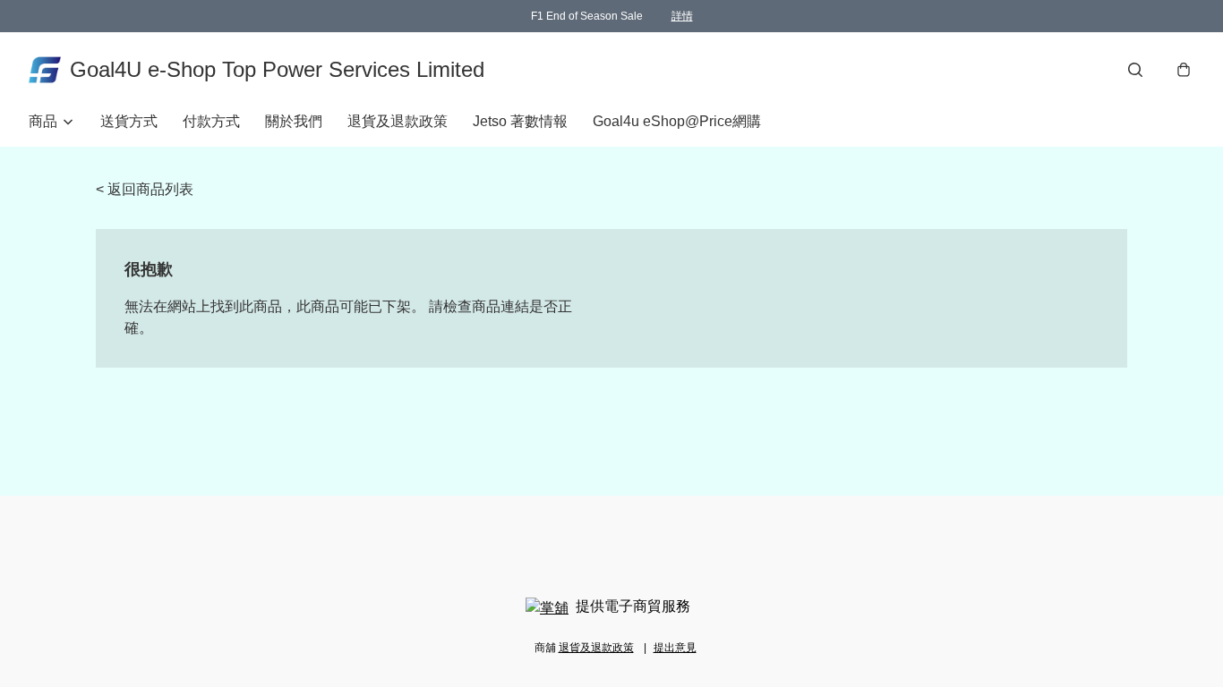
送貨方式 (129, 121)
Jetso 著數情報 (520, 121)
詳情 (682, 16)
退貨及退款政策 (397, 121)
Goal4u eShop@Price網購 (677, 121)
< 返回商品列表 (144, 189)
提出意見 (675, 647)
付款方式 (211, 121)
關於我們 (293, 121)
